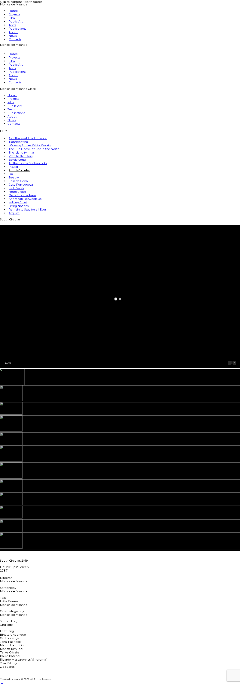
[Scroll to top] (2, 682)
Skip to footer (32, 2)
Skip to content (11, 2)
